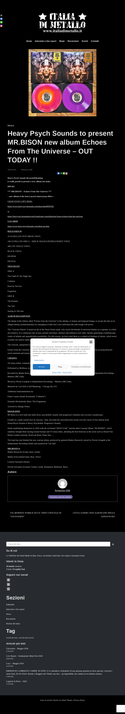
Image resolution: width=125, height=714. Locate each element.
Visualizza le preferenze (81, 367)
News (62, 41)
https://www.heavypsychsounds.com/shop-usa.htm (28, 226)
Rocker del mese (13, 624)
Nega (60, 367)
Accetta (41, 367)
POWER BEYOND (12, 638)
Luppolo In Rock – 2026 (16, 681)
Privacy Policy (56, 372)
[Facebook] (58, 173)
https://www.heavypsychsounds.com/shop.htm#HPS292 (31, 206)
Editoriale (10, 604)
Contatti (95, 41)
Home (29, 41)
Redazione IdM (26, 170)
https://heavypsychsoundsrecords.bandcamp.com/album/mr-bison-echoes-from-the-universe (45, 216)
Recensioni (73, 41)
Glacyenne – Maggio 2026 (17, 649)
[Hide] (1, 30)
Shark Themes (67, 700)
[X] (61, 173)
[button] (91, 342)
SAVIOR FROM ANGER (26, 638)
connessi (14, 566)
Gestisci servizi (39, 360)
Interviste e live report (45, 41)
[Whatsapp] (64, 173)
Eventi (85, 41)
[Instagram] (66, 173)
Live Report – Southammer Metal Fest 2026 (24, 656)
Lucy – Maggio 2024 (15, 663)
